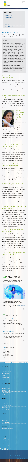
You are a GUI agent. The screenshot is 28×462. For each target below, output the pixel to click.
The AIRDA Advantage (6, 373)
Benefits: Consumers (6, 405)
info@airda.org (21, 305)
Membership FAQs (6, 407)
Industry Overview (5, 386)
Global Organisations (6, 392)
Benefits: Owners (5, 403)
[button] (23, 308)
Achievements (5, 379)
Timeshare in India (6, 390)
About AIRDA (4, 369)
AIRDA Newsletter (9, 26)
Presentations (5, 430)
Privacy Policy (11, 455)
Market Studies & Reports (7, 428)
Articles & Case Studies (10, 20)
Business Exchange (6, 433)
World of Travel (9, 17)
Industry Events (8, 22)
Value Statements (5, 377)
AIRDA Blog (7, 24)
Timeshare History (6, 388)
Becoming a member (6, 401)
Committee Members (6, 371)
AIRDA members (5, 409)
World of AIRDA (8, 15)
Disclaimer (17, 455)
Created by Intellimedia (21, 458)
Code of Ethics (5, 375)
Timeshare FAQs (5, 394)
